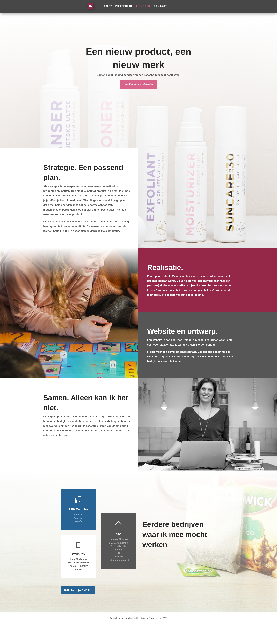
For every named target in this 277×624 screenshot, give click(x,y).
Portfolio (123, 6)
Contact (160, 6)
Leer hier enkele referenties (138, 84)
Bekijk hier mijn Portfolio (77, 590)
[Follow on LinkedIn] (90, 6)
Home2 (107, 6)
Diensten (142, 6)
